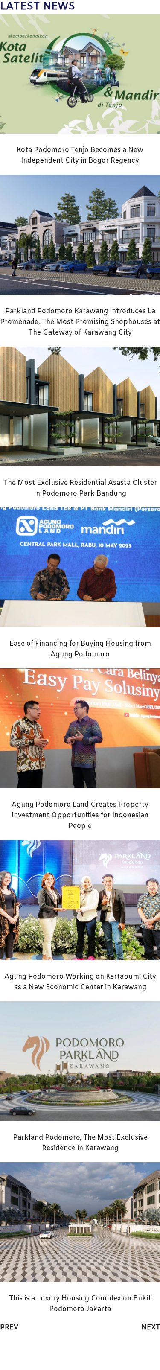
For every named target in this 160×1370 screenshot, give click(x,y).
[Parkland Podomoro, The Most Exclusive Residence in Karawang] (80, 1119)
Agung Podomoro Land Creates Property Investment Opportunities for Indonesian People (80, 815)
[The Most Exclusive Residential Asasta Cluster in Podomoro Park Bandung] (80, 464)
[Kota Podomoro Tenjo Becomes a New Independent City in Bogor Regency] (80, 131)
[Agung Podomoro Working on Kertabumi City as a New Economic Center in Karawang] (80, 958)
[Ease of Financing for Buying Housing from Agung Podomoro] (80, 625)
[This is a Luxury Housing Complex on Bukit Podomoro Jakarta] (80, 1280)
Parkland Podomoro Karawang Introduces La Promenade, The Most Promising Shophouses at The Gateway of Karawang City (80, 322)
